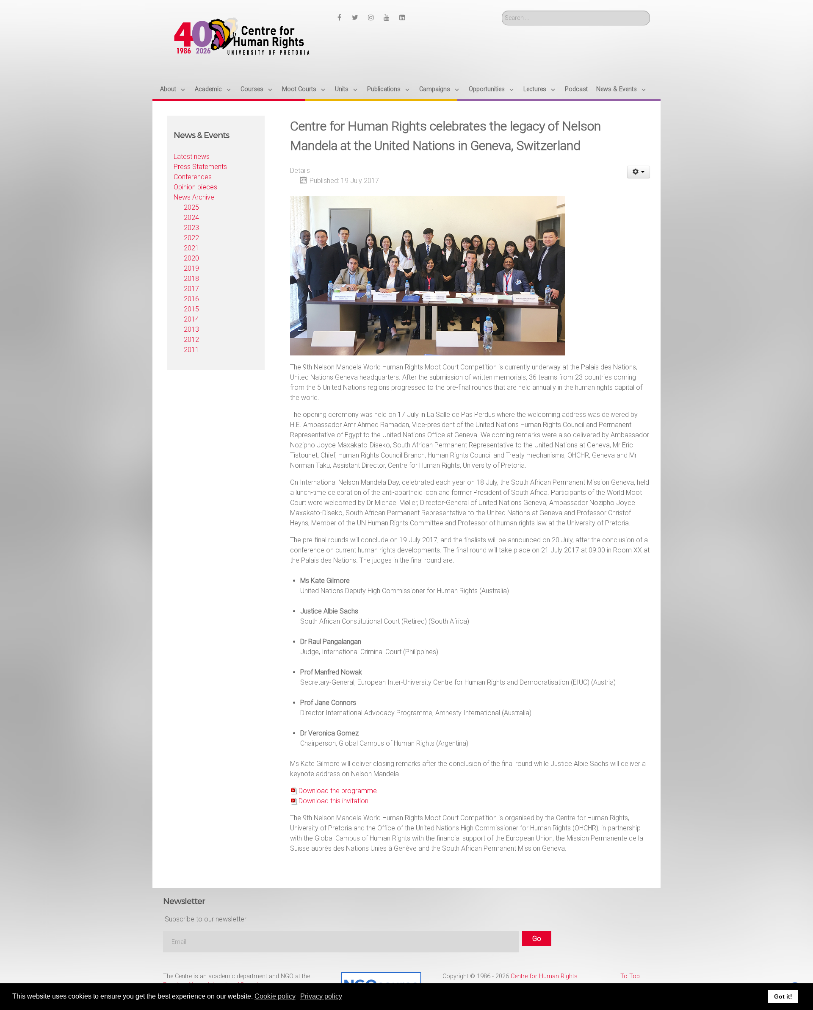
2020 (191, 258)
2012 (191, 340)
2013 (191, 329)
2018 (191, 279)
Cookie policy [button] (275, 996)
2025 (191, 207)
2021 (191, 248)
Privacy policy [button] (321, 996)
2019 (191, 268)
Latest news (192, 157)
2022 (191, 238)
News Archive (194, 197)
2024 (191, 218)
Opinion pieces (195, 187)
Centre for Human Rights (544, 976)
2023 (191, 228)
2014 (191, 319)
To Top (630, 976)
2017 (191, 289)
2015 (191, 309)
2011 (191, 350)
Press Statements (200, 167)
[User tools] (638, 172)
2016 (191, 299)
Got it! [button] (783, 996)
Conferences (193, 177)
